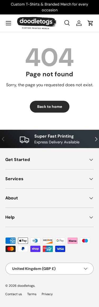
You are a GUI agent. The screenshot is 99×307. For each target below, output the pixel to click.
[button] (90, 23)
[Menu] (8, 23)
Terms (31, 294)
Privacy (47, 294)
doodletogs (26, 286)
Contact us (13, 294)
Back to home (49, 106)
